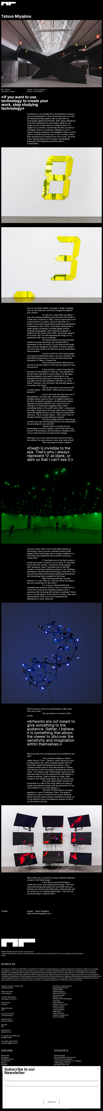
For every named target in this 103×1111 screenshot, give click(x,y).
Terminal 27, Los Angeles (63, 1059)
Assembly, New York (61, 1064)
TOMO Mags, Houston (62, 1063)
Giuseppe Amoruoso (9, 999)
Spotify (4, 1063)
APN (2, 1010)
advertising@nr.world (9, 1043)
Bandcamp (5, 1055)
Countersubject (7, 1015)
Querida (4, 1004)
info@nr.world (6, 1037)
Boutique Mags (59, 1055)
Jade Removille (7, 988)
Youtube (4, 1064)
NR (2, 1026)
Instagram (5, 1057)
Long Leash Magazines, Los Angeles (67, 1061)
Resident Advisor (7, 1059)
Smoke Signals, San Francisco (65, 1057)
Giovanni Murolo (7, 1021)
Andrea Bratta (6, 993)
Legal (3, 955)
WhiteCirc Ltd (6, 1032)
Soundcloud (5, 1061)
